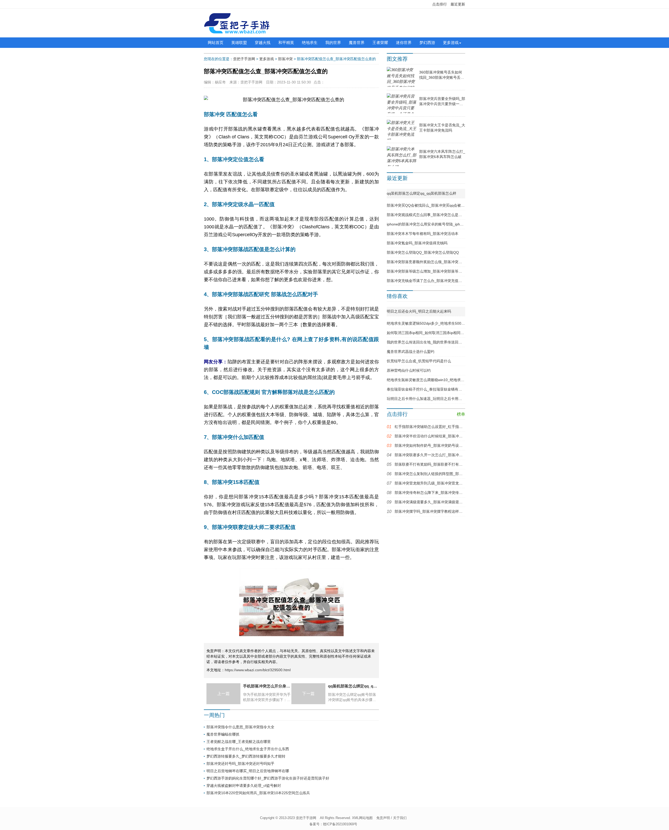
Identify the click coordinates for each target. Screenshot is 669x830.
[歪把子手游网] (237, 23)
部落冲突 (285, 59)
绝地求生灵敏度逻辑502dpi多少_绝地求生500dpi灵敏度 (432, 323)
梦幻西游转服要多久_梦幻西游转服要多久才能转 (245, 756)
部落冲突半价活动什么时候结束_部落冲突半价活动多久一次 (443, 436)
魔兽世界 (357, 42)
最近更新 (458, 4)
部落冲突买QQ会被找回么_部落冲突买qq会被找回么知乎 (433, 205)
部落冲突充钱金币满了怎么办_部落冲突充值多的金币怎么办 (435, 281)
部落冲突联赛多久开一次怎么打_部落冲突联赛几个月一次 (441, 455)
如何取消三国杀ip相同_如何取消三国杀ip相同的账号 (429, 333)
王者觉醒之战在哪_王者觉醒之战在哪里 (238, 741)
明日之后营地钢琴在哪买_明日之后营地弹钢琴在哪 (247, 771)
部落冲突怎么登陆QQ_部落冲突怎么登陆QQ (423, 252)
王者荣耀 (380, 42)
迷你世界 (404, 42)
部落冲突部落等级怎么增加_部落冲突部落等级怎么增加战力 (435, 271)
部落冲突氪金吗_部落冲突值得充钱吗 (417, 243)
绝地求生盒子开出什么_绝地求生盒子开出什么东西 (247, 749)
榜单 (461, 414)
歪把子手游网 (244, 59)
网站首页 (215, 42)
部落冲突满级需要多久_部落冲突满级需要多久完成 (436, 502)
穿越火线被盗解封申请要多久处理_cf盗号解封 (243, 785)
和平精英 (286, 42)
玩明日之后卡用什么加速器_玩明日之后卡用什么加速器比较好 (437, 399)
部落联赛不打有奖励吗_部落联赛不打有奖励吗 (432, 464)
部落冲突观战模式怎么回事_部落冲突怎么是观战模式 (430, 215)
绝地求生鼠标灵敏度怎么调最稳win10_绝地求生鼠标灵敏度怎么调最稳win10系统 (452, 380)
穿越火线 (262, 42)
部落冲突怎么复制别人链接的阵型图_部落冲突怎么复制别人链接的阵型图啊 (456, 474)
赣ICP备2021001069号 (340, 824)
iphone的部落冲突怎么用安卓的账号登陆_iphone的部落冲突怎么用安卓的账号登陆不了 (457, 224)
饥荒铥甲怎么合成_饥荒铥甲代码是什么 (419, 361)
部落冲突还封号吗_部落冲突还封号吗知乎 (240, 763)
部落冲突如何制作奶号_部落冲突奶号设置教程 (432, 445)
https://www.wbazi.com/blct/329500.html (258, 670)
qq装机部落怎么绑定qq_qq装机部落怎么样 (421, 193)
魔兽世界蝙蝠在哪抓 (222, 734)
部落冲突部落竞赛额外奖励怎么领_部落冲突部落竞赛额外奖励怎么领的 (444, 262)
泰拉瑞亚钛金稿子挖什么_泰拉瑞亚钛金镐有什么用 (428, 389)
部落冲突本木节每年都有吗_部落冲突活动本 (422, 234)
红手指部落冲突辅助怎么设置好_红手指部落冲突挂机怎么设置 (445, 427)
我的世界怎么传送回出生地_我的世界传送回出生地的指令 (433, 342)
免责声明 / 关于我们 (391, 818)
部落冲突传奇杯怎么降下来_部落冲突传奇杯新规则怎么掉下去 (445, 492)
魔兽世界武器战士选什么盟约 (410, 351)
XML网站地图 (362, 818)
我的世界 (333, 42)
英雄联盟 (239, 42)
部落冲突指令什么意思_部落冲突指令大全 (240, 727)
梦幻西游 (427, 42)
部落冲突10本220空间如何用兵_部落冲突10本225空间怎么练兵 (258, 793)
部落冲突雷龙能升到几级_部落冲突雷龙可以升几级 (436, 483)
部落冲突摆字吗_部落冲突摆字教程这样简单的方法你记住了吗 (445, 511)
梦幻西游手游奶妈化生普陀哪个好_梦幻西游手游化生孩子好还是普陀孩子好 (267, 778)
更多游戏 (451, 42)
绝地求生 (310, 42)
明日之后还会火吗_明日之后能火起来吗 (419, 311)
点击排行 (439, 4)
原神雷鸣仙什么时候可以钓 (409, 370)
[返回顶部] (596, 741)
